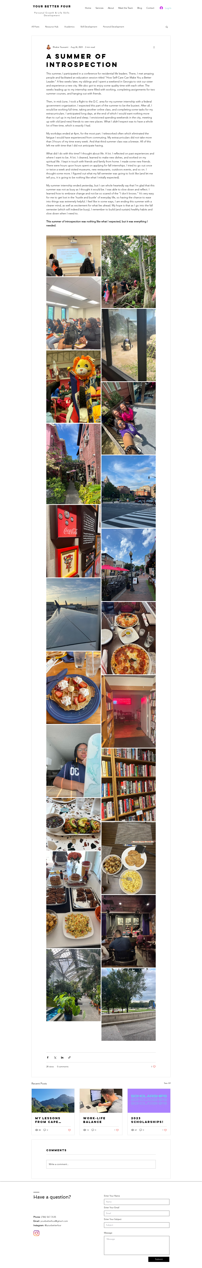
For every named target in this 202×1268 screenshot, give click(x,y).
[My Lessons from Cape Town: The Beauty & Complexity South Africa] (53, 1101)
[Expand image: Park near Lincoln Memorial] (128, 1004)
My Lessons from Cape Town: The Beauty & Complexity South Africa (50, 1120)
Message (108, 1233)
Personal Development (113, 26)
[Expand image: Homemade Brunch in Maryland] (73, 899)
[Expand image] (73, 313)
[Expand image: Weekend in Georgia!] (73, 614)
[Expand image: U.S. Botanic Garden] (73, 985)
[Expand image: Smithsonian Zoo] (128, 272)
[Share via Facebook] (47, 1057)
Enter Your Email (111, 1207)
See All (167, 1083)
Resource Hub (51, 26)
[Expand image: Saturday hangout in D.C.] (128, 418)
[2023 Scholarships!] (149, 1101)
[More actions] (154, 47)
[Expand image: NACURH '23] (73, 256)
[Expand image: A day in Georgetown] (128, 565)
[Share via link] (69, 1057)
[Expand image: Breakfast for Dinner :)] (128, 858)
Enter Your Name (112, 1196)
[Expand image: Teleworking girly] (73, 761)
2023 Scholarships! (147, 1120)
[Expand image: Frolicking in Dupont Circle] (128, 711)
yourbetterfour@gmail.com (54, 1221)
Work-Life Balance (94, 1120)
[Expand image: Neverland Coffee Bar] (73, 464)
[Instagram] (36, 1233)
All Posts (35, 26)
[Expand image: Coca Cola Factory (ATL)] (73, 541)
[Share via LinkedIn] (62, 1057)
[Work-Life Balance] (101, 1101)
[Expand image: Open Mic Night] (128, 931)
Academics (69, 26)
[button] (166, 27)
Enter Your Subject (112, 1219)
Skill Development (88, 26)
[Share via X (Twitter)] (55, 1057)
